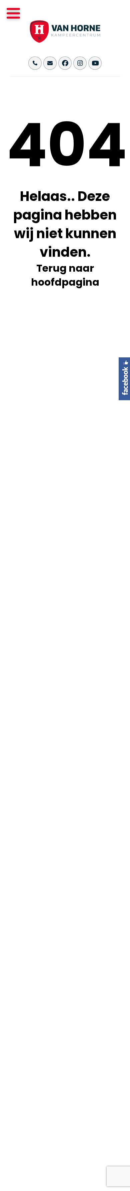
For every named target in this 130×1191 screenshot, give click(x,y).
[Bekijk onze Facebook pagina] (65, 63)
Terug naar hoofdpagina (65, 275)
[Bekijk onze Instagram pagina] (80, 63)
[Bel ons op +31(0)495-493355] (35, 63)
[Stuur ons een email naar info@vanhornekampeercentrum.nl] (50, 63)
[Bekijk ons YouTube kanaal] (95, 63)
